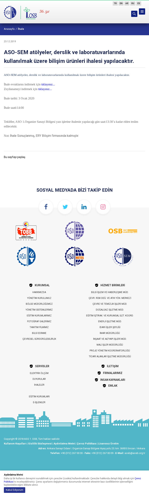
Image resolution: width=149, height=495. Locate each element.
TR (115, 3)
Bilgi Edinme (39, 333)
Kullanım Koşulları (15, 443)
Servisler (42, 366)
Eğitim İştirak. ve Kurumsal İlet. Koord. (109, 315)
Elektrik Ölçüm (39, 373)
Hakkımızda (39, 292)
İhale (21, 28)
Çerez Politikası (86, 443)
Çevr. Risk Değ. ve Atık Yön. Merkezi (110, 298)
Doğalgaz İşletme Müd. (110, 309)
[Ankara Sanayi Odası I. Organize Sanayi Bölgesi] (21, 11)
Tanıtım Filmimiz (39, 327)
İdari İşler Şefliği (110, 327)
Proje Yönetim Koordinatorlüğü (110, 350)
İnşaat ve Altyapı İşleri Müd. (109, 339)
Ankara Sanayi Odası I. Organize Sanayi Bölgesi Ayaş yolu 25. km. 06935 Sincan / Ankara (96, 448)
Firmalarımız (112, 373)
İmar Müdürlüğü (110, 333)
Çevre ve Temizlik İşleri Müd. (110, 304)
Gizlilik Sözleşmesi (40, 443)
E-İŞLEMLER (39, 402)
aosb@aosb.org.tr (135, 453)
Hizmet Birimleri (112, 285)
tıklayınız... (48, 84)
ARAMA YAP (134, 14)
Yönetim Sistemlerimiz (39, 309)
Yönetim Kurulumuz (39, 298)
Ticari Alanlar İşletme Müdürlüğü (110, 356)
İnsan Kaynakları (112, 379)
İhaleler (39, 385)
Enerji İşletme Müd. (110, 321)
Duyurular (39, 379)
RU (132, 3)
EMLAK (112, 385)
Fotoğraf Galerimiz (39, 321)
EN (121, 3)
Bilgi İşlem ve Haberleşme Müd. (109, 292)
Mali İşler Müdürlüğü (110, 344)
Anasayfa (9, 28)
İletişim (113, 366)
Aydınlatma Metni (64, 443)
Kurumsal (42, 285)
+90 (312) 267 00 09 (102, 453)
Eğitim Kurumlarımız (39, 315)
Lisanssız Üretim (108, 443)
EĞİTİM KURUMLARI (39, 396)
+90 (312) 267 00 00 (72, 453)
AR (127, 3)
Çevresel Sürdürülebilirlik (39, 339)
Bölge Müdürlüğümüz (39, 304)
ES (138, 3)
